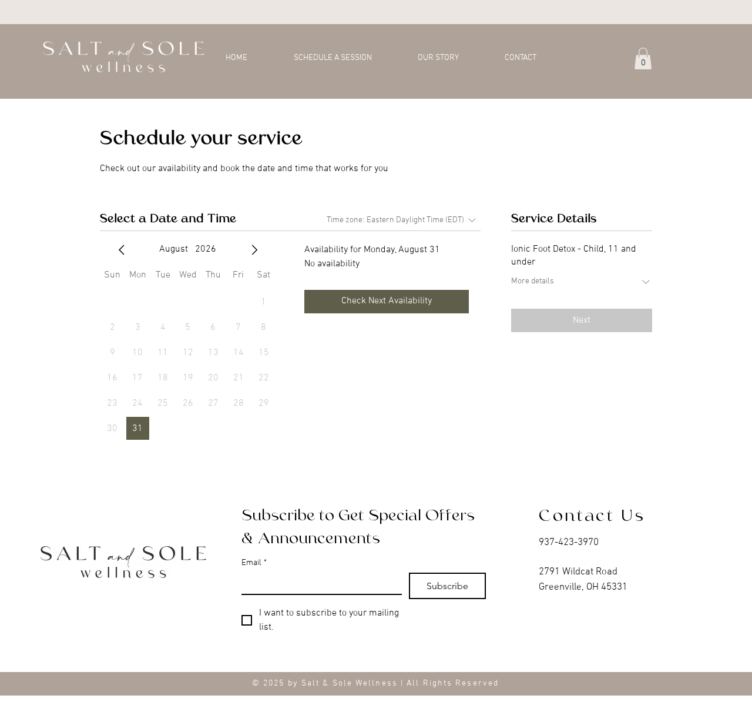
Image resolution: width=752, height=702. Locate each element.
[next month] (254, 250)
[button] (643, 58)
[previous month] (122, 250)
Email (254, 563)
